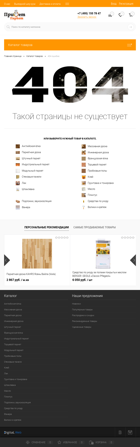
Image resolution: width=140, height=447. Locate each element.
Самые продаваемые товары (94, 227)
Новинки (76, 303)
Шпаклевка (28, 189)
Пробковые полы (97, 170)
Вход (113, 3)
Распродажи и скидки (83, 315)
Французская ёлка (98, 158)
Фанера (26, 207)
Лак (24, 183)
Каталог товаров (20, 45)
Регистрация (126, 3)
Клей (90, 176)
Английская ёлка (31, 146)
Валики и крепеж (97, 207)
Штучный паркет (31, 158)
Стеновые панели (31, 176)
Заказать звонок (87, 17)
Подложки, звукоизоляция (37, 201)
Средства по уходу (98, 201)
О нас (7, 4)
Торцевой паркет (97, 164)
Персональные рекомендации (46, 227)
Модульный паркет (32, 170)
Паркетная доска (31, 152)
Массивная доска (97, 146)
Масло (91, 189)
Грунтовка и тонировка (101, 183)
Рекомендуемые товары (84, 321)
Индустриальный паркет (36, 164)
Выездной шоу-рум (24, 4)
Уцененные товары (81, 327)
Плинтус (92, 195)
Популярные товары (82, 309)
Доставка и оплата (50, 4)
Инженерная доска (98, 152)
